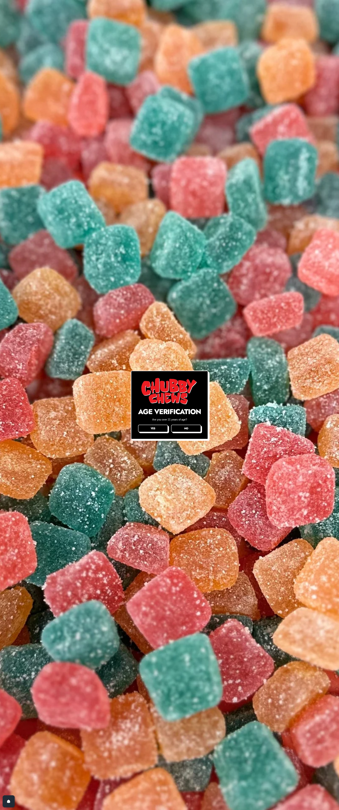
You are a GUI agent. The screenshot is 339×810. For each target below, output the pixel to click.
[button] (153, 428)
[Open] (9, 801)
